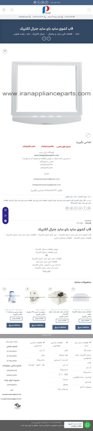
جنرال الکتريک (78, 200)
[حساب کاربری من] (12, 10)
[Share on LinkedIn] (67, 208)
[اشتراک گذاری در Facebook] (85, 208)
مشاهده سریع (83, 327)
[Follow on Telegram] (35, 2)
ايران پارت (46, 271)
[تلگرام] (5, 221)
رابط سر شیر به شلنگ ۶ (14, 312)
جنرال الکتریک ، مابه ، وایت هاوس (29, 34)
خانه (77, 34)
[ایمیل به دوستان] (76, 208)
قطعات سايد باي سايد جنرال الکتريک (20, 200)
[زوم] (88, 135)
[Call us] (39, 2)
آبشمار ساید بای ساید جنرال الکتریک (58, 313)
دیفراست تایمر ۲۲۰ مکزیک (35, 312)
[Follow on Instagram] (46, 2)
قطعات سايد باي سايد (40, 200)
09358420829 (23, 17)
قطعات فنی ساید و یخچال (60, 34)
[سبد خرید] (4, 10)
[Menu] (89, 10)
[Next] (2, 310)
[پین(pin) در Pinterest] (72, 208)
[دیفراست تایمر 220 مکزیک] (35, 297)
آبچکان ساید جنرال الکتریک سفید (81, 313)
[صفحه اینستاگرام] (5, 210)
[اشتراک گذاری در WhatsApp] (89, 208)
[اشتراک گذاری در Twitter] (80, 208)
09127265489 (12, 385)
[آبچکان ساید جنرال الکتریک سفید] (81, 297)
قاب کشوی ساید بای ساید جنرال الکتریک (60, 200)
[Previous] (91, 310)
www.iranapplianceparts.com (46, 155)
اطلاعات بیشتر (85, 320)
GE (84, 200)
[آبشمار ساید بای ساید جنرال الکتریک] (58, 297)
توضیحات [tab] (88, 223)
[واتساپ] (5, 215)
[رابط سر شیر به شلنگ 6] (12, 297)
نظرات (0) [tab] (80, 223)
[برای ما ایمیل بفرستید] (42, 2)
